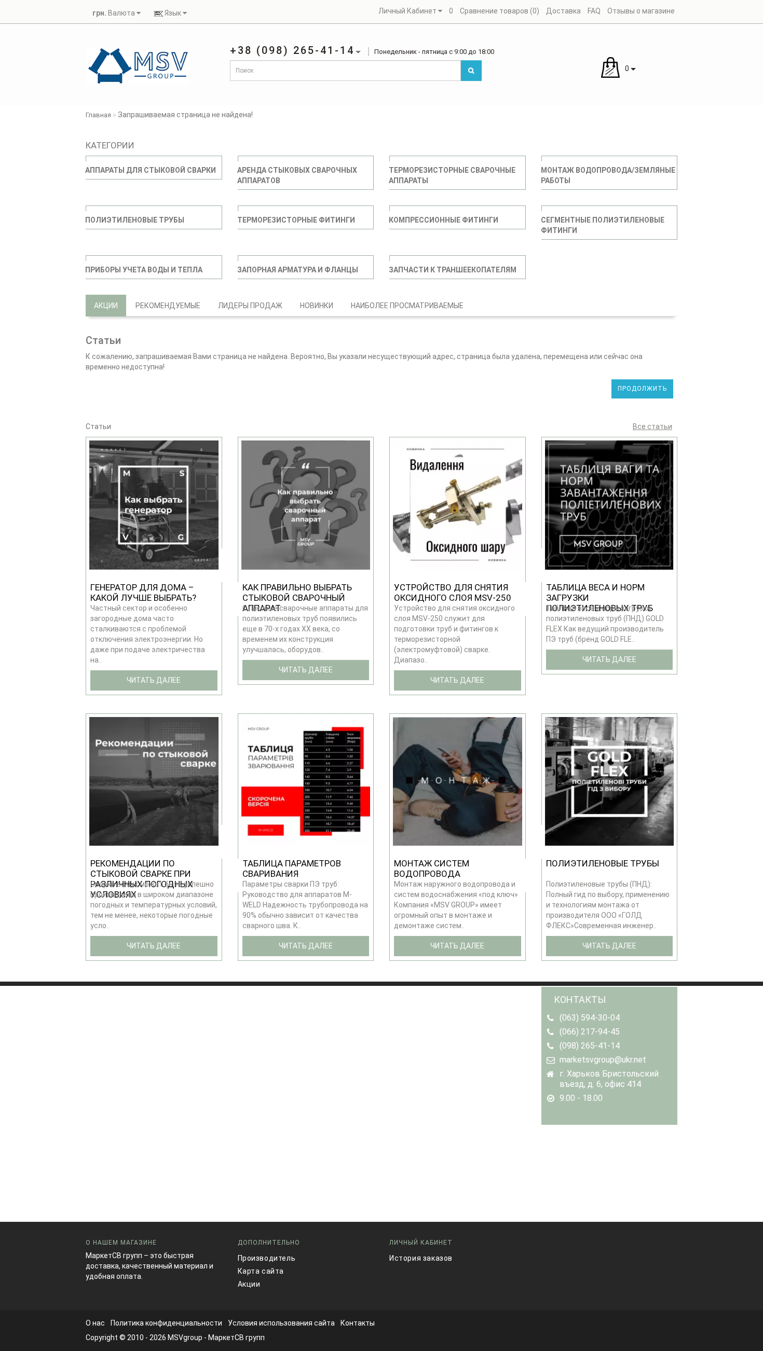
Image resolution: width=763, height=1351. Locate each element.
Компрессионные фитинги (443, 220)
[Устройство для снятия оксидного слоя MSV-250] (457, 504)
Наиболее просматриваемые (407, 305)
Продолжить (642, 388)
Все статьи (652, 426)
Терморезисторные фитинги (296, 220)
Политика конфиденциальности (166, 1323)
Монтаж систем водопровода (431, 868)
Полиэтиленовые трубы (134, 220)
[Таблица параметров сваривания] (306, 780)
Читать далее (154, 680)
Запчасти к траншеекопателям (452, 270)
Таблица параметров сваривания (291, 868)
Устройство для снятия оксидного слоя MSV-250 (452, 592)
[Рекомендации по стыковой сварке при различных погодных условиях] (154, 780)
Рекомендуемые (167, 305)
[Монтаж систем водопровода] (457, 780)
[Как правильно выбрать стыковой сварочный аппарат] (306, 504)
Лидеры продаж (250, 305)
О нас (95, 1323)
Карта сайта (261, 1271)
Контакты (357, 1323)
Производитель (267, 1258)
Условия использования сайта (281, 1323)
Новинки (316, 305)
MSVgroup (185, 1337)
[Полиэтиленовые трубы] (609, 780)
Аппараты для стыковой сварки (150, 170)
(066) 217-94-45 (590, 1032)
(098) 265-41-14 (590, 1046)
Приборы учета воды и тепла (143, 270)
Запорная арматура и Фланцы (297, 270)
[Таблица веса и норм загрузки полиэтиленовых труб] (609, 504)
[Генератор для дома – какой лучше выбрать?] (154, 504)
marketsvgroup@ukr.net (603, 1060)
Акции (106, 305)
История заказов (421, 1258)
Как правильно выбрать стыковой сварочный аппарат (297, 597)
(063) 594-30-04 (590, 1018)
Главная (98, 115)
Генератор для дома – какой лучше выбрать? (143, 592)
